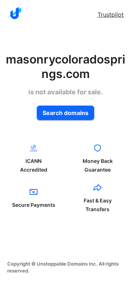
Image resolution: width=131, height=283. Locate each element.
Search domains (65, 112)
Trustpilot (111, 14)
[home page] (14, 13)
